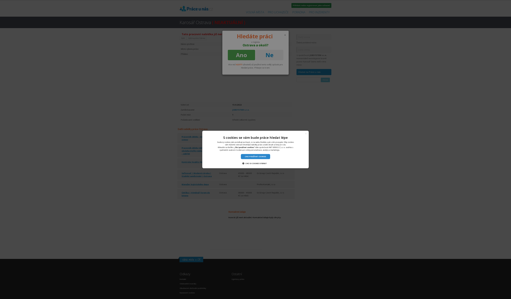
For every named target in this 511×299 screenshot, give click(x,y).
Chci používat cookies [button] (255, 156)
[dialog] (255, 149)
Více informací (285, 150)
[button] (255, 163)
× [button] (306, 134)
